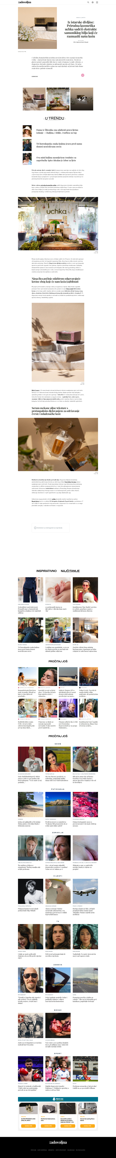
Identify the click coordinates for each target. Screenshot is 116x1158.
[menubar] (93, 2)
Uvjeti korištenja (42, 1150)
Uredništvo (51, 1150)
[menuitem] (92, 2)
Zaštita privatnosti (61, 1150)
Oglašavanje (70, 1150)
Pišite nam (33, 1150)
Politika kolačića (80, 1150)
